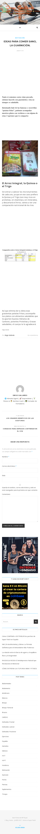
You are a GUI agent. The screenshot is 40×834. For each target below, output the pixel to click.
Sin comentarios (33, 335)
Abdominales (6, 683)
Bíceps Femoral (7, 708)
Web (3, 475)
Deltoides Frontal (8, 722)
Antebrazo (5, 693)
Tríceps (4, 794)
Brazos (4, 712)
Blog (7, 820)
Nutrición (5, 775)
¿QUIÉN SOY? (18, 820)
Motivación (20, 38)
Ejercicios (5, 736)
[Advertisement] (20, 75)
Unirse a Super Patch (29, 820)
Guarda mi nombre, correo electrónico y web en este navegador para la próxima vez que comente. (20, 488)
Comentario (6, 494)
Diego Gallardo (20, 7)
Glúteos (5, 751)
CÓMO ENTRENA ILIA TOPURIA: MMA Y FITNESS (19, 668)
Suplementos (6, 789)
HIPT (4, 760)
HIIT (3, 756)
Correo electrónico (9, 466)
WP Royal (24, 818)
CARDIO (5, 717)
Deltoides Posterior (9, 732)
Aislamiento (6, 688)
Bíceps (4, 703)
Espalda (5, 741)
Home (11, 820)
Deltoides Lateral (8, 727)
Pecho (4, 780)
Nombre (5, 457)
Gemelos (5, 746)
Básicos (4, 698)
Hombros (5, 765)
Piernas (4, 784)
